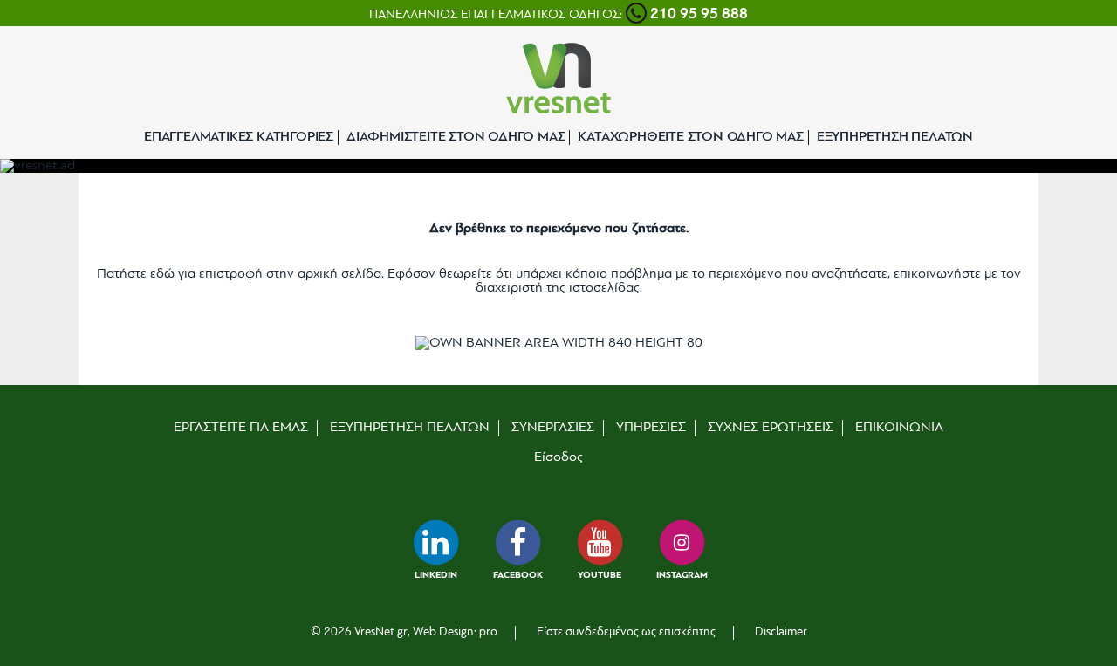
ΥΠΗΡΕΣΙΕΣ (651, 428)
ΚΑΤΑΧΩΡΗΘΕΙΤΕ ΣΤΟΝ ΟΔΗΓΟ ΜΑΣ (690, 137)
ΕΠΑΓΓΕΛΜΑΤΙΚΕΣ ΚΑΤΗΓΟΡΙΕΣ (238, 137)
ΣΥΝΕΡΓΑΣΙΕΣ (552, 428)
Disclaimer (781, 632)
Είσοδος (558, 457)
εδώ (162, 274)
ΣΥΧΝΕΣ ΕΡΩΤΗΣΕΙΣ (770, 428)
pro (488, 632)
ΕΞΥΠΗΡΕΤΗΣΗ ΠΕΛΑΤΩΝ (895, 137)
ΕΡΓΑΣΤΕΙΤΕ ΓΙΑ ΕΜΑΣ (241, 428)
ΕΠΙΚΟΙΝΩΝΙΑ (899, 428)
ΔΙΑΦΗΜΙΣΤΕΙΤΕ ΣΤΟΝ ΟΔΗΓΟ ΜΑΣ (455, 137)
